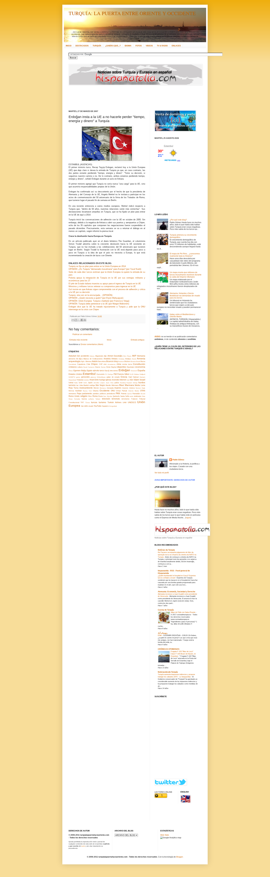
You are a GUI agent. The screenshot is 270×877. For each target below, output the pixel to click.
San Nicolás (107, 396)
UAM (124, 402)
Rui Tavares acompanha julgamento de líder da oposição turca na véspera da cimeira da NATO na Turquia (177, 554)
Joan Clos (109, 383)
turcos (94, 402)
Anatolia (107, 359)
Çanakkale (72, 364)
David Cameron (89, 367)
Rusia (100, 396)
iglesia (108, 380)
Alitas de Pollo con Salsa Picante (183, 612)
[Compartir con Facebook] (81, 320)
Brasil (138, 361)
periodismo (111, 393)
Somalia (77, 399)
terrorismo (125, 399)
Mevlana (103, 388)
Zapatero (105, 406)
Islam (136, 379)
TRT (82, 402)
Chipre (94, 364)
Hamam (142, 377)
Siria (143, 396)
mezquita (110, 388)
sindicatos (137, 396)
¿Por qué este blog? (178, 220)
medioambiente (86, 388)
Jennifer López (99, 383)
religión (84, 396)
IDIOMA (128, 46)
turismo (102, 402)
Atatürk (95, 361)
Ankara (114, 359)
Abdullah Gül (74, 356)
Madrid (86, 385)
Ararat (134, 359)
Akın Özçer (127, 356)
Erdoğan (124, 370)
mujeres (117, 388)
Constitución (139, 364)
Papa (79, 393)
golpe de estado (113, 377)
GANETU (72, 377)
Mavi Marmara (126, 385)
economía (140, 367)
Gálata (136, 374)
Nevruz (71, 391)
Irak (128, 380)
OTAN (142, 391)
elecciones (114, 371)
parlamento (87, 393)
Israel (142, 379)
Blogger (179, 857)
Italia (76, 383)
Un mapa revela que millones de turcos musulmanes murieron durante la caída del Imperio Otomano (185, 274)
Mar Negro (100, 385)
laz (77, 385)
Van (82, 406)
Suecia (84, 399)
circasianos (111, 364)
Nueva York (87, 391)
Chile (88, 364)
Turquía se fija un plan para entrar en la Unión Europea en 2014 (97, 266)
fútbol (127, 374)
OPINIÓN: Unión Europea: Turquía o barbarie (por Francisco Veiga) (99, 301)
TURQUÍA (97, 46)
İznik (85, 383)
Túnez (87, 402)
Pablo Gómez (178, 460)
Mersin (96, 388)
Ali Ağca (79, 359)
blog (116, 361)
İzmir (80, 383)
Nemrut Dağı (140, 388)
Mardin (108, 385)
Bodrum (121, 361)
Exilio (160, 635)
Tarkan (97, 399)
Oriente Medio (133, 391)
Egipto (89, 371)
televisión (106, 399)
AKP (134, 356)
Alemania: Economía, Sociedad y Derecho (176, 592)
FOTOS (138, 46)
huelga (102, 380)
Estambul (89, 373)
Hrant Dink (94, 380)
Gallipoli (142, 374)
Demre (103, 367)
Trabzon (134, 399)
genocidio (85, 377)
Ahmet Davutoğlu (115, 356)
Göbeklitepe (101, 377)
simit (131, 396)
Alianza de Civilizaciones (93, 359)
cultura (79, 367)
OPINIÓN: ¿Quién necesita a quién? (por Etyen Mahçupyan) (96, 298)
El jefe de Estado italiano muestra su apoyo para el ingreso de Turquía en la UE (105, 283)
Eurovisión (101, 374)
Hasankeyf (72, 380)
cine (105, 364)
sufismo (91, 399)
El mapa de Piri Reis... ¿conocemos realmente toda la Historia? (185, 255)
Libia (81, 385)
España (141, 370)
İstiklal (71, 383)
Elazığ (107, 371)
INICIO (68, 46)
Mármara (115, 385)
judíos (117, 383)
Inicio (109, 340)
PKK (118, 393)
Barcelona (102, 361)
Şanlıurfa (116, 396)
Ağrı (105, 356)
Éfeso (71, 371)
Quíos (129, 393)
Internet (123, 380)
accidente (85, 356)
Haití (130, 377)
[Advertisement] (131, 98)
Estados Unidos (75, 374)
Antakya (121, 359)
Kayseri (129, 383)
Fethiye (110, 374)
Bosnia (133, 361)
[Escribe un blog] (76, 320)
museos (125, 388)
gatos (78, 377)
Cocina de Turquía (166, 610)
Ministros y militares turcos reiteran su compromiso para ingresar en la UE (102, 286)
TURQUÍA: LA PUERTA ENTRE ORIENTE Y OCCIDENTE (132, 13)
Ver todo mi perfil (162, 473)
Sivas (70, 399)
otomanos (72, 393)
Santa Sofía (124, 396)
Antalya (128, 359)
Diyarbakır (131, 367)
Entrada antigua (137, 340)
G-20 (131, 374)
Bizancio (110, 361)
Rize (90, 396)
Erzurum (134, 371)
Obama (95, 391)
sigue (188, 518)
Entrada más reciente (78, 340)
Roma (95, 396)
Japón (90, 383)
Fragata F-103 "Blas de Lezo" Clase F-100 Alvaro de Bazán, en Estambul (183, 653)
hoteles (86, 380)
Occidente (105, 390)
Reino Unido (74, 396)
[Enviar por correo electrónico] (73, 320)
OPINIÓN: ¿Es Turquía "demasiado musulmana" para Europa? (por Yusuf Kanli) (105, 269)
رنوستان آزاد (163, 633)
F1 (106, 374)
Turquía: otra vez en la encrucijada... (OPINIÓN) (90, 295)
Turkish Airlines (114, 402)
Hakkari (136, 377)
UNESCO (132, 402)
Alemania (141, 356)
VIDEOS (149, 46)
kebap (135, 383)
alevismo (72, 359)
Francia (120, 374)
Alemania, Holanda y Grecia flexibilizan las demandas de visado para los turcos (185, 295)
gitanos (93, 377)
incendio (115, 380)
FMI (115, 374)
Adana (92, 356)
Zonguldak (113, 406)
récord (143, 393)
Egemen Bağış (79, 371)
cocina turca (127, 364)
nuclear (78, 391)
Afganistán (99, 356)
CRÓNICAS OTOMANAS (168, 649)
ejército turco (98, 371)
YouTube (97, 406)
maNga (92, 385)
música (132, 388)
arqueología (74, 361)
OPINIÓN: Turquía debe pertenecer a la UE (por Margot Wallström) (99, 304)
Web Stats (164, 835)
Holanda (80, 380)
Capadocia (81, 364)
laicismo (72, 385)
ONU (113, 391)
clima (119, 364)
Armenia (141, 358)
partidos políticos (99, 393)
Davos (97, 367)
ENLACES (176, 46)
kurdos (141, 382)
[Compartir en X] (78, 320)
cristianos (73, 367)
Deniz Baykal (111, 367)
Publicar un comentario (82, 334)
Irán (131, 380)
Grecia (124, 377)
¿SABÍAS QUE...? (113, 46)
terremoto (116, 399)
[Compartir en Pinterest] (84, 320)
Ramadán (136, 393)
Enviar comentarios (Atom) (92, 344)
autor (83, 846)
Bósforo (127, 361)
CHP (100, 364)
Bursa (143, 361)
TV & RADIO (162, 46)
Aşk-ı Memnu (86, 361)
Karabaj (123, 383)
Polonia (123, 393)
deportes (121, 367)
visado (90, 406)
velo (86, 406)
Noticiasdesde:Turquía (168, 672)
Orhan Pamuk (121, 391)
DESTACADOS (82, 46)
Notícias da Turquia (166, 550)
